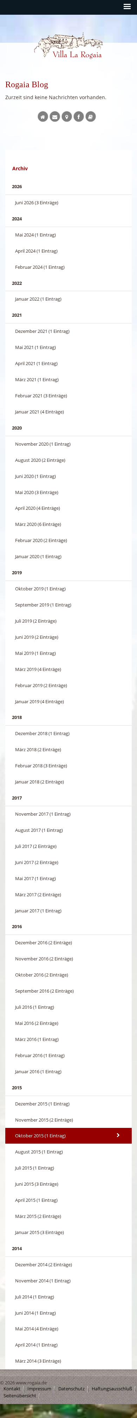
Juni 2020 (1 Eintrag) (35, 476)
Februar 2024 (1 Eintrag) (40, 267)
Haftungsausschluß (112, 1389)
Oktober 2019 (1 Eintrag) (40, 588)
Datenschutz (71, 1389)
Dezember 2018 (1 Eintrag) (42, 733)
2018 (17, 717)
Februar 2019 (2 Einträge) (41, 685)
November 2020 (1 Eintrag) (43, 444)
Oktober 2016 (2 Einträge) (41, 975)
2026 (17, 186)
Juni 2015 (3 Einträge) (36, 1184)
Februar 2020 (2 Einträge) (41, 540)
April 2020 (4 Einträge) (37, 508)
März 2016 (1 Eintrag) (37, 1039)
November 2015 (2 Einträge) (44, 1120)
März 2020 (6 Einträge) (38, 524)
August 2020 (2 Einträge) (40, 460)
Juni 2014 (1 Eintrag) (35, 1313)
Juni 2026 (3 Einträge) (36, 202)
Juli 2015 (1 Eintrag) (34, 1168)
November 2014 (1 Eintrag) (43, 1280)
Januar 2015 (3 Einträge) (39, 1232)
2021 (17, 315)
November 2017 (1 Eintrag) (43, 814)
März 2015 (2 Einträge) (38, 1216)
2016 (17, 926)
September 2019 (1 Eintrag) (43, 605)
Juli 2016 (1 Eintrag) (34, 1007)
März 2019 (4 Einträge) (38, 669)
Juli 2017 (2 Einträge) (36, 846)
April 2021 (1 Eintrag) (36, 363)
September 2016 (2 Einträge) (44, 991)
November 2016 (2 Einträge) (44, 958)
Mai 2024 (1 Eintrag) (35, 235)
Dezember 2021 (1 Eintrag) (42, 331)
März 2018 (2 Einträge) (38, 749)
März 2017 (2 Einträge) (38, 894)
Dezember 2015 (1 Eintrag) (42, 1104)
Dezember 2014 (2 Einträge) (43, 1264)
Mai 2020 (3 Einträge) (36, 492)
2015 (17, 1087)
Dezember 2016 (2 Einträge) (43, 942)
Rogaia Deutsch (48, 65)
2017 (17, 798)
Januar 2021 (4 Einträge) (39, 412)
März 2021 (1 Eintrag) (37, 379)
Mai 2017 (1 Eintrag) (35, 878)
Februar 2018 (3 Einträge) (41, 765)
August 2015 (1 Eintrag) (39, 1152)
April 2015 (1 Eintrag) (36, 1200)
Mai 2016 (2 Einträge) (36, 1023)
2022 (17, 283)
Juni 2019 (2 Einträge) (36, 637)
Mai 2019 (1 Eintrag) (35, 653)
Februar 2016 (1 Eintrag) (40, 1055)
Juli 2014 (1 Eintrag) (34, 1297)
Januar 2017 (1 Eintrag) (38, 910)
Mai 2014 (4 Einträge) (36, 1328)
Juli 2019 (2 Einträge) (36, 621)
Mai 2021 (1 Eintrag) (35, 347)
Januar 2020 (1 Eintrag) (38, 556)
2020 (17, 428)
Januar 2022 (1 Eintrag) (38, 299)
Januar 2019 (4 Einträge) (39, 701)
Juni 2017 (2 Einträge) (36, 862)
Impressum (39, 1389)
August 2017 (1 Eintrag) (39, 830)
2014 (17, 1248)
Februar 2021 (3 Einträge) (41, 395)
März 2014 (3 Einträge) (38, 1361)
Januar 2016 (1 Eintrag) (38, 1071)
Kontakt (12, 1389)
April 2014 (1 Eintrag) (36, 1345)
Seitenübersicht (20, 1396)
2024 (17, 218)
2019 (17, 572)
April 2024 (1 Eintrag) (36, 251)
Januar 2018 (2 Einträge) (39, 782)
